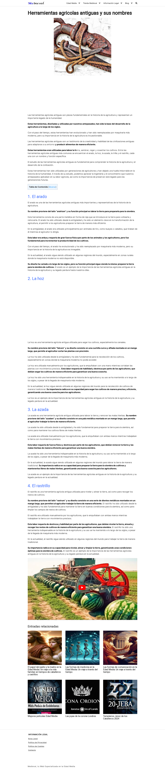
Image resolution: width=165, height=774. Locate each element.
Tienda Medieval (90, 3)
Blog (127, 3)
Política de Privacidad (37, 742)
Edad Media (72, 3)
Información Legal (111, 3)
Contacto (32, 750)
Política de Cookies (36, 746)
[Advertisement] (82, 95)
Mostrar (52, 187)
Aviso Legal (33, 739)
